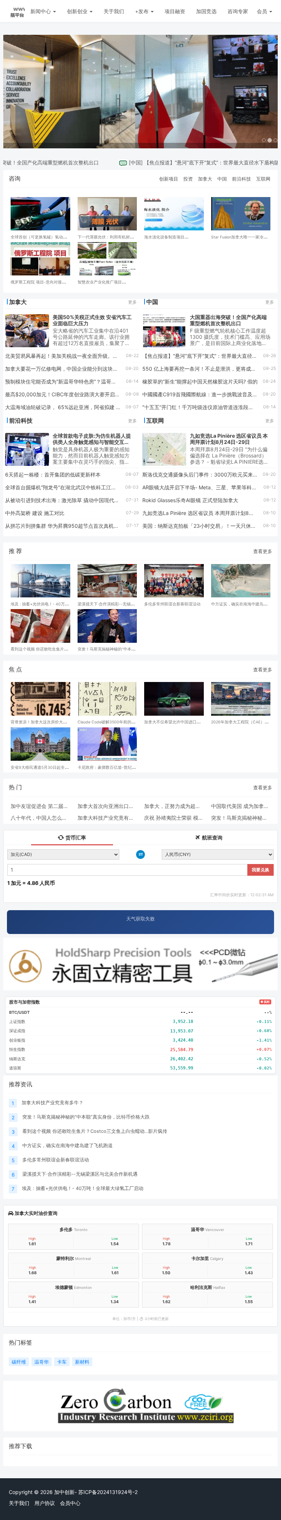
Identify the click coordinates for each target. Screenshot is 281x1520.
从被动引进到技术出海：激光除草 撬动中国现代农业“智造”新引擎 (79, 500)
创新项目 (168, 179)
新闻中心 (41, 11)
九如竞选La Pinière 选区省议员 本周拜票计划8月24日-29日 (229, 439)
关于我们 (114, 11)
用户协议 (44, 1503)
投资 (188, 179)
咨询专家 (238, 11)
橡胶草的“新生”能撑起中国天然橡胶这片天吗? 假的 (200, 381)
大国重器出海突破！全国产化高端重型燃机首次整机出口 (228, 320)
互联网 (263, 179)
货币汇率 (75, 837)
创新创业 (78, 11)
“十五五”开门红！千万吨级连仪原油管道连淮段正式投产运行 (210, 407)
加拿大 (205, 179)
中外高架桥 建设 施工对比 (34, 513)
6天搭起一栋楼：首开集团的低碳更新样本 (53, 474)
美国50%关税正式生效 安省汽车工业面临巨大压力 (92, 320)
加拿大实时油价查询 (35, 1213)
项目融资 (175, 11)
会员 (262, 11)
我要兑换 (260, 869)
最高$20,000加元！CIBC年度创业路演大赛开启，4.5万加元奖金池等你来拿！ (94, 394)
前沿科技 (241, 179)
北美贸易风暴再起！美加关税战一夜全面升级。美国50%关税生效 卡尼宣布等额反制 (100, 356)
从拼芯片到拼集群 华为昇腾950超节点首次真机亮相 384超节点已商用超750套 (95, 526)
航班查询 (211, 837)
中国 (120, 162)
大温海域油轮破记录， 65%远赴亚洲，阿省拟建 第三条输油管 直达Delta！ (90, 407)
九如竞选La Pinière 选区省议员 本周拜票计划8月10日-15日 (210, 513)
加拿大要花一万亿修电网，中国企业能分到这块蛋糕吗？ (69, 369)
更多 (132, 302)
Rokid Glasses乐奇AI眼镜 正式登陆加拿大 (190, 500)
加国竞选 (206, 11)
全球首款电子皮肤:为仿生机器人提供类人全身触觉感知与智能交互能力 (92, 442)
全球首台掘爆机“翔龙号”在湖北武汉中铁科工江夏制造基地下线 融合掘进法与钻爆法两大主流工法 (115, 487)
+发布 (142, 11)
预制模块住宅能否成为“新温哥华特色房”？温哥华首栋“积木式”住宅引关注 (88, 381)
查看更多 (262, 551)
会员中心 (70, 1503)
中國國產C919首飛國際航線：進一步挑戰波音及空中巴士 (207, 394)
